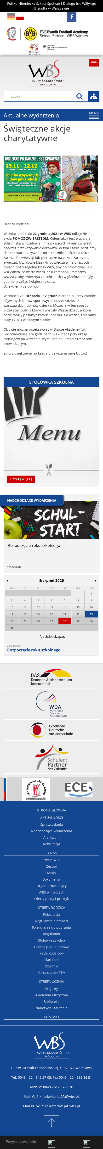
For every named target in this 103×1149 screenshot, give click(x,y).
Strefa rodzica (51, 907)
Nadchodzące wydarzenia (51, 831)
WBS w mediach (51, 892)
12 (38, 607)
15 (78, 607)
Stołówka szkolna (51, 940)
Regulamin (51, 934)
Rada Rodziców (52, 953)
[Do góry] (51, 1123)
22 (78, 614)
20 (51, 614)
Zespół (51, 866)
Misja (51, 873)
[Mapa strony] (93, 96)
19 (38, 614)
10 (11, 607)
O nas (51, 852)
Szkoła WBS (51, 860)
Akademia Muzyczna (51, 995)
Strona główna (51, 810)
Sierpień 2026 (51, 580)
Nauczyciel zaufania (51, 1008)
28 (64, 621)
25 (24, 621)
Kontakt (51, 1017)
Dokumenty (51, 879)
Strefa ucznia (51, 981)
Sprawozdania (51, 824)
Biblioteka (51, 1001)
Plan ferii (51, 959)
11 (24, 607)
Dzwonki (51, 966)
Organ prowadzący (51, 885)
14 (64, 607)
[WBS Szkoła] (51, 73)
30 (91, 621)
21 (64, 614)
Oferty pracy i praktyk (51, 898)
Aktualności (51, 817)
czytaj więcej (21, 479)
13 (51, 607)
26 (38, 621)
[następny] (95, 580)
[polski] (20, 16)
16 (91, 607)
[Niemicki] (11, 16)
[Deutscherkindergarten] (34, 49)
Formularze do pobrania (51, 927)
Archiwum (51, 837)
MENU (94, 115)
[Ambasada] (55, 49)
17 (11, 614)
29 (78, 621)
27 (51, 621)
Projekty (51, 988)
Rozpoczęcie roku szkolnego (33, 650)
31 (11, 628)
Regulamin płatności (51, 921)
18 (24, 614)
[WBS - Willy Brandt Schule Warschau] (71, 17)
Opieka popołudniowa (51, 946)
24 (11, 621)
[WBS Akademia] (48, 33)
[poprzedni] (7, 580)
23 (91, 614)
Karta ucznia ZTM (52, 972)
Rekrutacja (51, 844)
